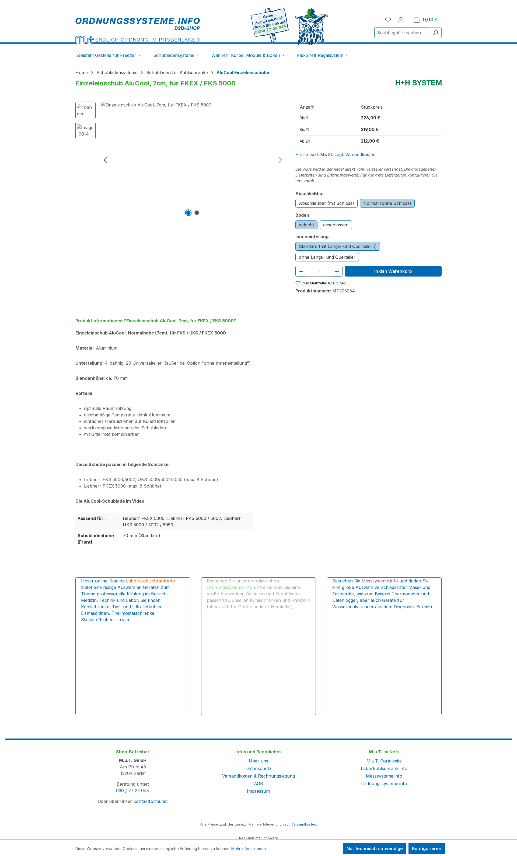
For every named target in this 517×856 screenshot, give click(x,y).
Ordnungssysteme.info (384, 783)
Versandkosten (303, 824)
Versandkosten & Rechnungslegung (258, 776)
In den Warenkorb (393, 271)
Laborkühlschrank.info (384, 768)
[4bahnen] (192, 160)
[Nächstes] (280, 159)
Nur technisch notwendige (375, 848)
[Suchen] (435, 32)
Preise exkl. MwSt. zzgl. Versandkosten (335, 154)
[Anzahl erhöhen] (337, 271)
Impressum (258, 791)
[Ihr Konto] (400, 19)
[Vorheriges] (105, 159)
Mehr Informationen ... (250, 848)
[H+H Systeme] (419, 82)
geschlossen (335, 224)
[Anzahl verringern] (301, 271)
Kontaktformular (150, 801)
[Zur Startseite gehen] (137, 30)
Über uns (258, 761)
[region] (180, 160)
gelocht (306, 224)
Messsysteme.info (384, 776)
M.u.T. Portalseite (384, 761)
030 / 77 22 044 (133, 790)
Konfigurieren (426, 848)
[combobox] (401, 32)
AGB (258, 783)
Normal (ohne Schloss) (387, 203)
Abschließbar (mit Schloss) (326, 203)
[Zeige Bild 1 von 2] (188, 212)
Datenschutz (258, 768)
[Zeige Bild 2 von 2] (197, 212)
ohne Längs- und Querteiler (327, 257)
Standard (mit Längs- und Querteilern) (338, 246)
